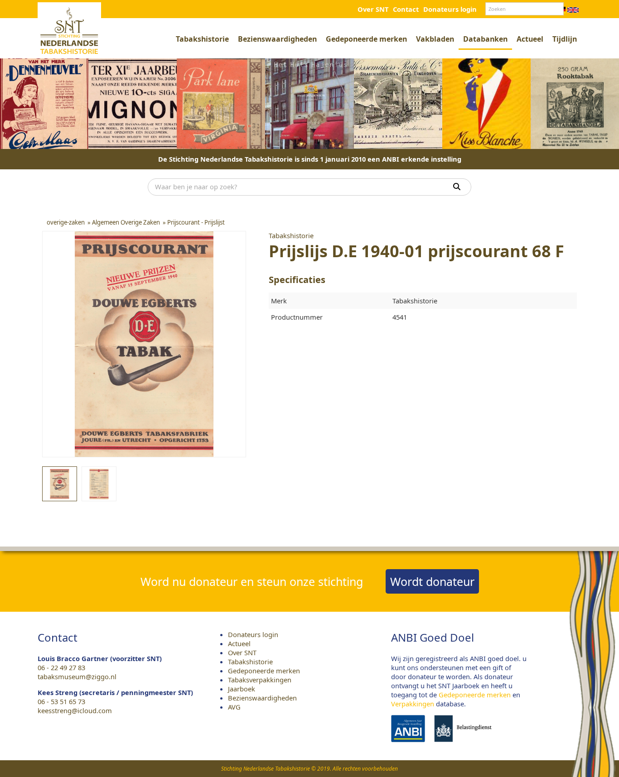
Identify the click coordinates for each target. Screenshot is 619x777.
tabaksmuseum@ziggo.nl (77, 676)
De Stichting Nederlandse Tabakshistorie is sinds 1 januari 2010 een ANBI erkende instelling (309, 158)
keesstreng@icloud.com (75, 710)
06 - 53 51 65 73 (61, 701)
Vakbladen (435, 39)
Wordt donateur (432, 581)
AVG (234, 706)
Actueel (530, 39)
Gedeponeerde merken (366, 39)
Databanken (485, 39)
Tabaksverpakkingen (259, 679)
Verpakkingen (412, 703)
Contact (406, 9)
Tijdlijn (564, 39)
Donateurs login (450, 9)
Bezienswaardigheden (277, 39)
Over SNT (373, 9)
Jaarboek (241, 688)
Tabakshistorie (202, 39)
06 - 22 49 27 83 (61, 667)
